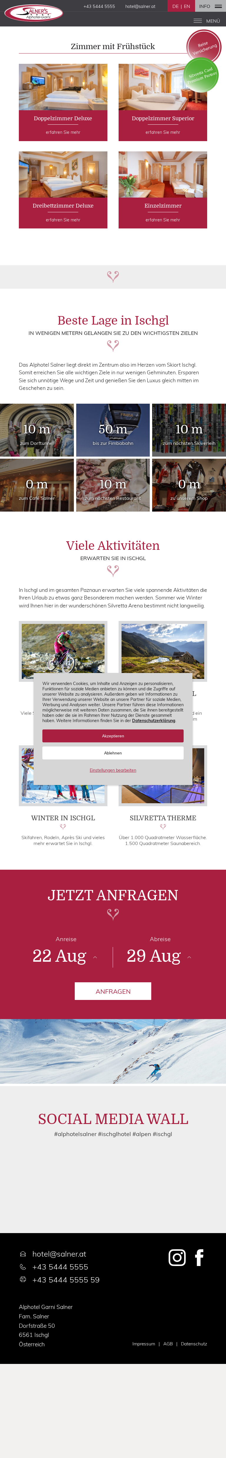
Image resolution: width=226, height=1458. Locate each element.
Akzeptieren (113, 736)
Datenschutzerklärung (153, 720)
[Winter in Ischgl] (63, 804)
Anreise (66, 939)
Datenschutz (194, 1344)
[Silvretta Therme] (163, 804)
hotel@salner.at (59, 1253)
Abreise (160, 939)
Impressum (143, 1344)
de (175, 6)
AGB (168, 1344)
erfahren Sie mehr (63, 102)
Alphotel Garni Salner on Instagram (177, 1257)
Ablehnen (113, 753)
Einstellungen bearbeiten (113, 770)
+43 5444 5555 (60, 1266)
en (187, 6)
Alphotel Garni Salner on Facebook (198, 1257)
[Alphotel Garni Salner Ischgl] (33, 18)
